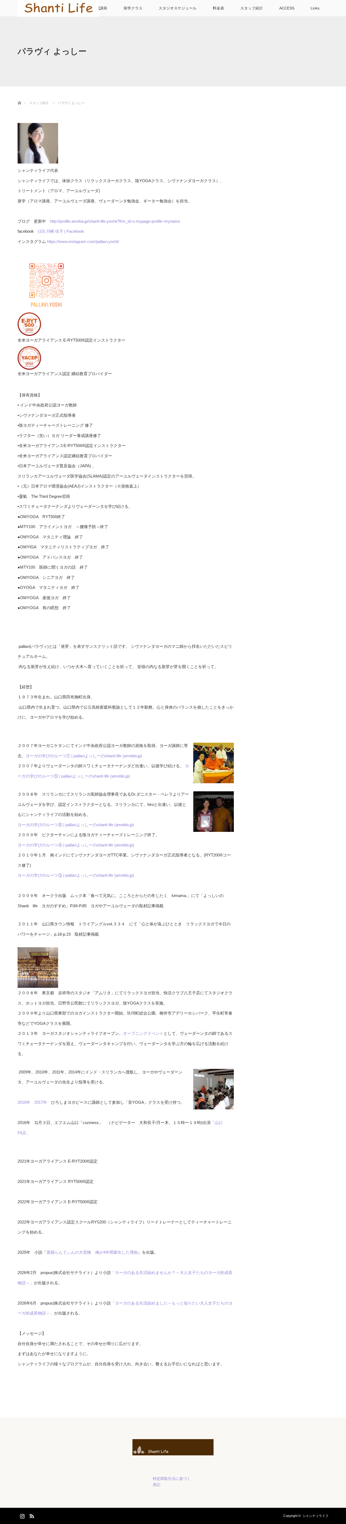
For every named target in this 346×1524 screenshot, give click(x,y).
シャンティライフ (315, 1516)
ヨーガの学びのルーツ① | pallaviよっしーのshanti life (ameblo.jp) (84, 755)
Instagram (22, 1515)
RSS (31, 1515)
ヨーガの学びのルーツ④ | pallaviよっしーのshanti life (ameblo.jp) (76, 845)
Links (315, 8)
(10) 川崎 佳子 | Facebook (61, 231)
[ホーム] (19, 97)
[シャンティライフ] (173, 1451)
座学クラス (133, 8)
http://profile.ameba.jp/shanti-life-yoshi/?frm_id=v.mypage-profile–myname (115, 221)
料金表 (218, 8)
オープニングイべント (143, 1033)
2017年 (40, 1102)
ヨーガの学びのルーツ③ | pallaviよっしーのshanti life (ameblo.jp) (76, 875)
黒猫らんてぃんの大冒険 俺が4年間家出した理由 (92, 1252)
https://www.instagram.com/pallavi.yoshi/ (83, 241)
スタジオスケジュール (178, 8)
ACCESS (286, 8)
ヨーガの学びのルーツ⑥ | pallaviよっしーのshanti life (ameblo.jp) (76, 824)
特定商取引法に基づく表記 (172, 1481)
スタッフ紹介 (251, 8)
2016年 (24, 1102)
